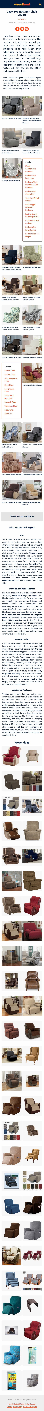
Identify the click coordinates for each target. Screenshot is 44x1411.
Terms (9, 1407)
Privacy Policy (17, 1407)
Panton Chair (10, 374)
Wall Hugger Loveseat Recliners (30, 207)
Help (27, 1404)
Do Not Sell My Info (30, 1407)
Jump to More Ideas (22, 516)
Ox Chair (8, 414)
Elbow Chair (9, 410)
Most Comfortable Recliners (30, 169)
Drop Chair (9, 385)
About (11, 1404)
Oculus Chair (10, 371)
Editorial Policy (19, 1404)
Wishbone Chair (11, 406)
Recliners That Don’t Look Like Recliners (31, 185)
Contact (32, 1404)
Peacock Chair (10, 402)
